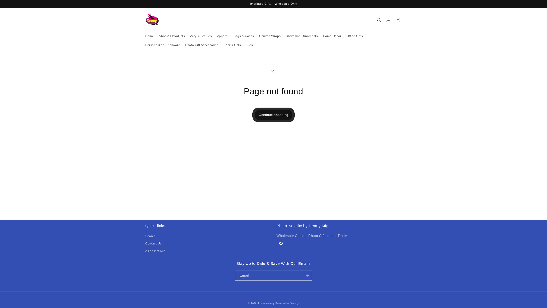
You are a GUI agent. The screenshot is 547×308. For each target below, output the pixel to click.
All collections (155, 251)
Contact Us (153, 243)
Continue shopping (273, 115)
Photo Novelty (266, 303)
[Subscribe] (307, 276)
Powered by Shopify (287, 303)
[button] (379, 20)
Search (150, 236)
